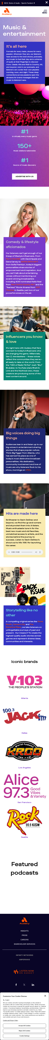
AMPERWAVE (24, 960)
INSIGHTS (24, 931)
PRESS (24, 935)
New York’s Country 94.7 (23, 284)
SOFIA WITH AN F (29, 261)
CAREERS (24, 940)
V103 (28, 470)
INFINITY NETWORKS (24, 955)
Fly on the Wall (13, 259)
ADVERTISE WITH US (24, 176)
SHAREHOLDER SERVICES (24, 944)
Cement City (19, 624)
